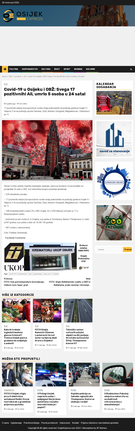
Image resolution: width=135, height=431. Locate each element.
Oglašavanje (16, 423)
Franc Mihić (23, 104)
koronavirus (22, 274)
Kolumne (90, 69)
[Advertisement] (67, 46)
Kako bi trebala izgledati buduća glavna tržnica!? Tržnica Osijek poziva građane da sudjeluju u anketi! (15, 336)
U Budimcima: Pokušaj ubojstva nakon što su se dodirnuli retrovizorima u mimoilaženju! (116, 399)
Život (57, 69)
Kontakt (75, 423)
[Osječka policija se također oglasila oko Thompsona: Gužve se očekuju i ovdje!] (84, 374)
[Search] (131, 69)
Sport (67, 69)
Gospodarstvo (30, 69)
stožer (56, 274)
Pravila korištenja (31, 423)
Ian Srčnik (20, 348)
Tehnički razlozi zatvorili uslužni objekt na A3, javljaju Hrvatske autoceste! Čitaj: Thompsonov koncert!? (77, 336)
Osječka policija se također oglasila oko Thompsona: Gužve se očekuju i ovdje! (82, 397)
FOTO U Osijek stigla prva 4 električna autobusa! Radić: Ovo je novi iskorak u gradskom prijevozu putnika (17, 399)
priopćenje (37, 274)
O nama (5, 423)
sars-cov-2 (48, 274)
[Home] (5, 69)
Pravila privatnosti (49, 423)
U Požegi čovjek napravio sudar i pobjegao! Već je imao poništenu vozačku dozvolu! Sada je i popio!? (48, 400)
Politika (13, 69)
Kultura (46, 69)
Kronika (78, 69)
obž (30, 274)
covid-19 (12, 274)
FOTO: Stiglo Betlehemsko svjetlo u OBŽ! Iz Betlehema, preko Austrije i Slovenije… (69, 281)
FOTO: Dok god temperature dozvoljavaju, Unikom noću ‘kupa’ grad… (24, 281)
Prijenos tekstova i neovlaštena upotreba (99, 423)
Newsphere (88, 428)
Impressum (65, 423)
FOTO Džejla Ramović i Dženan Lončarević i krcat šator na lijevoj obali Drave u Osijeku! (46, 335)
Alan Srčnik (53, 345)
